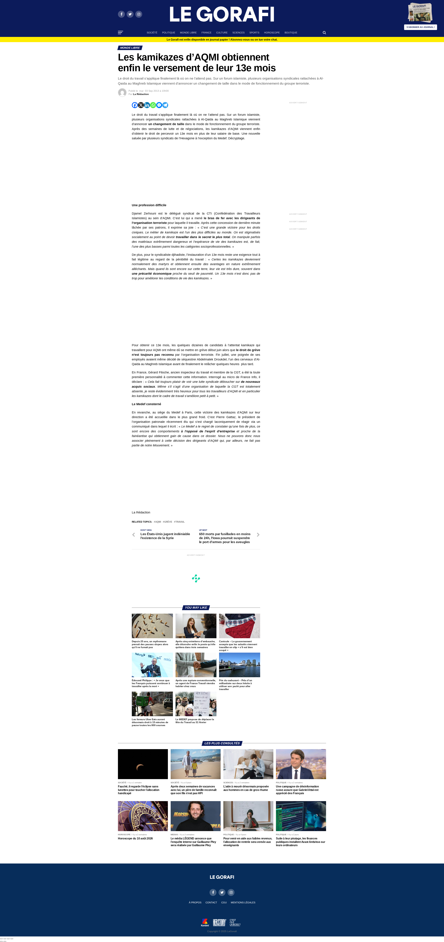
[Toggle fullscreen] (8, 938)
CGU (224, 902)
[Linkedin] (147, 105)
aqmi (158, 522)
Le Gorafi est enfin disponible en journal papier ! (222, 39)
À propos (195, 902)
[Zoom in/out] (11, 938)
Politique (168, 32)
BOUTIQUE (291, 32)
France (206, 32)
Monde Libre (188, 32)
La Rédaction (141, 94)
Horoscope (272, 32)
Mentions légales (243, 902)
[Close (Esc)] (1, 938)
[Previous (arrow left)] (1, 941)
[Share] (4, 938)
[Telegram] (165, 105)
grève (168, 522)
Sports (254, 32)
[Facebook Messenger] (159, 105)
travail (180, 522)
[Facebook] (135, 105)
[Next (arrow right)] (4, 941)
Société (152, 32)
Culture (222, 32)
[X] (141, 105)
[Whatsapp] (153, 105)
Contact (211, 902)
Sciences (238, 32)
